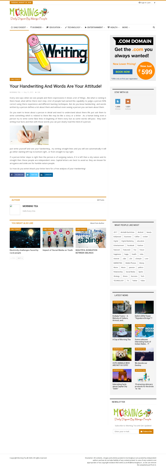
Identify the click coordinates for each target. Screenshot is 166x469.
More (125, 27)
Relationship (118, 272)
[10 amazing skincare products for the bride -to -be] (144, 375)
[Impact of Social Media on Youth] (58, 238)
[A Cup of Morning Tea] (122, 330)
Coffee (137, 237)
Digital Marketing (128, 241)
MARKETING (118, 263)
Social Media (130, 272)
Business (37, 27)
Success (134, 276)
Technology (73, 27)
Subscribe (147, 431)
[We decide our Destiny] (144, 354)
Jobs (124, 259)
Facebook (130, 245)
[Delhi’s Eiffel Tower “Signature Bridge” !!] (144, 307)
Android (140, 232)
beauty (149, 232)
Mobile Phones (131, 263)
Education (55, 27)
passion (132, 267)
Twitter (134, 281)
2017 (115, 232)
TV (128, 281)
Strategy (117, 276)
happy (126, 254)
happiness (117, 254)
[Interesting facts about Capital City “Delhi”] (122, 375)
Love (146, 259)
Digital (116, 241)
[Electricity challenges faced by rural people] (25, 238)
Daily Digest (20, 27)
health (134, 254)
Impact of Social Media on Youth (58, 250)
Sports (141, 272)
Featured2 (126, 250)
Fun (135, 250)
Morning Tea (118, 302)
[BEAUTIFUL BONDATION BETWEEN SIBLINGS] (91, 238)
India (141, 254)
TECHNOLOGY (119, 281)
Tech (142, 276)
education (140, 241)
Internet (116, 259)
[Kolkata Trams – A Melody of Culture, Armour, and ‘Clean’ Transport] (122, 307)
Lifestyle (138, 259)
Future (142, 250)
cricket (145, 237)
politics (140, 267)
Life (130, 259)
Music (123, 267)
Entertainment (95, 27)
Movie (116, 267)
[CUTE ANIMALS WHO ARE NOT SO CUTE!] (122, 354)
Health (113, 27)
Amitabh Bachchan (127, 232)
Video (143, 281)
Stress (125, 276)
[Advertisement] (109, 14)
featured (117, 250)
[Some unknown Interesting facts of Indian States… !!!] (144, 330)
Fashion (140, 245)
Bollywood (117, 237)
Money (141, 263)
